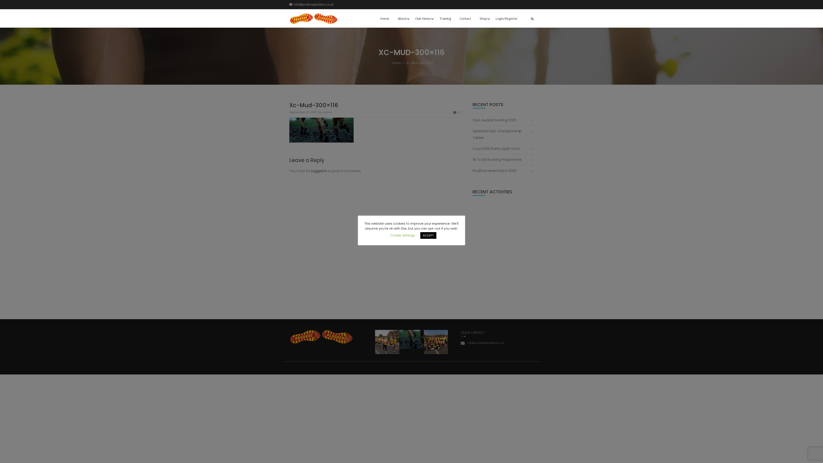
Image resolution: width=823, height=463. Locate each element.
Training (445, 18)
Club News (423, 18)
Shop (483, 18)
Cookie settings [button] (402, 235)
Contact (465, 18)
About (402, 18)
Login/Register (507, 18)
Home (384, 18)
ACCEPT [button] (428, 235)
